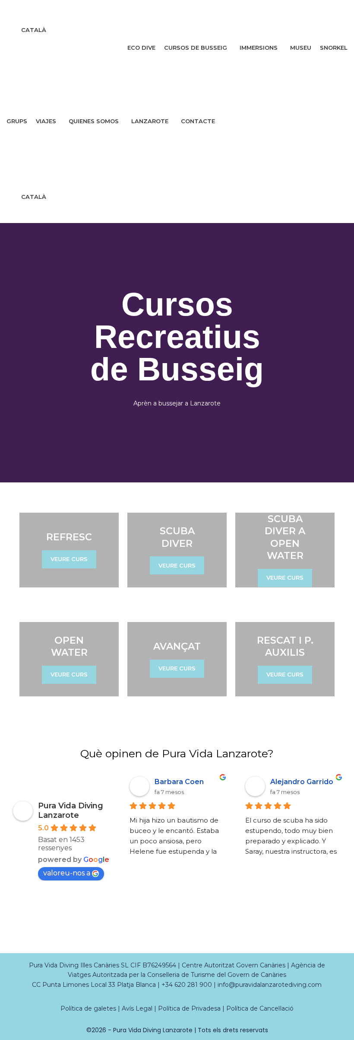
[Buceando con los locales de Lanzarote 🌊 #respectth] (199, 935)
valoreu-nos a (66, 873)
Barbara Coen (179, 782)
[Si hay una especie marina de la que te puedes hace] (66, 935)
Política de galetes (88, 1008)
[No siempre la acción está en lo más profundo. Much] (22, 935)
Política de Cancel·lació (260, 1008)
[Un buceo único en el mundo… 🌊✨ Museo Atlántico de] (110, 935)
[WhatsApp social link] (193, 10)
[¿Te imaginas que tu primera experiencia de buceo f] (332, 935)
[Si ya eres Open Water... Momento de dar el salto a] (288, 935)
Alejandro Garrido (301, 782)
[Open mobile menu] (177, 139)
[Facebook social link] (160, 10)
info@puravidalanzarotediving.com (270, 985)
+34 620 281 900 (186, 985)
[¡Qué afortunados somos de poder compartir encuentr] (155, 935)
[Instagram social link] (171, 10)
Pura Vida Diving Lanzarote (70, 810)
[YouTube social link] (182, 10)
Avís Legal (137, 1008)
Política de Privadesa (189, 1008)
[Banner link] (69, 550)
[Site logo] (34, 84)
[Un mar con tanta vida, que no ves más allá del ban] (243, 935)
